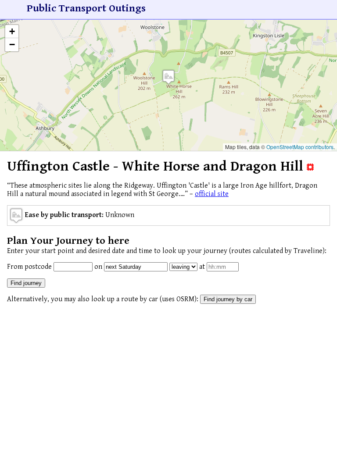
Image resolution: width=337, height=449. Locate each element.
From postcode (29, 267)
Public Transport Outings (86, 8)
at (202, 267)
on (98, 267)
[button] (168, 77)
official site (212, 194)
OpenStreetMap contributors (299, 146)
